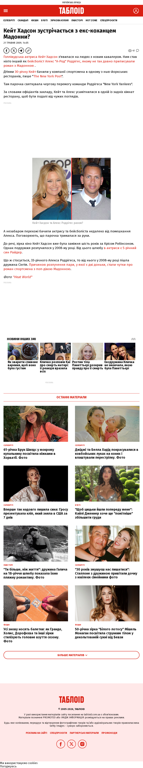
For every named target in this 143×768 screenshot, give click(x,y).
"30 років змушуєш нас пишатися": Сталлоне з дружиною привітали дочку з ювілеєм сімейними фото (106, 573)
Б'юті (44, 20)
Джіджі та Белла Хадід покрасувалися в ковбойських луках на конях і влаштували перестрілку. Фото (106, 454)
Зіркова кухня (59, 20)
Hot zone (91, 20)
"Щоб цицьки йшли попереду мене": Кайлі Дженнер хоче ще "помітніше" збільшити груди (104, 513)
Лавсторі (77, 20)
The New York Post (47, 76)
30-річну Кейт (25, 72)
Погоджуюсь (8, 766)
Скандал (23, 20)
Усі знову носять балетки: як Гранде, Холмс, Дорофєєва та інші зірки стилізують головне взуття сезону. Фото (32, 635)
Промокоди (109, 733)
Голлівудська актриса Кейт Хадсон (30, 57)
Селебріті (9, 20)
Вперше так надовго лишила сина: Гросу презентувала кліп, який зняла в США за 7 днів (35, 513)
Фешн (34, 20)
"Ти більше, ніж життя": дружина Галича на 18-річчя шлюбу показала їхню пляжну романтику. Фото (35, 573)
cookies (33, 763)
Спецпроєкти (108, 20)
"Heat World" (22, 277)
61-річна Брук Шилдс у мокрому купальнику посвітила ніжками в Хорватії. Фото (29, 454)
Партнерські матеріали (84, 733)
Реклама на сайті (36, 733)
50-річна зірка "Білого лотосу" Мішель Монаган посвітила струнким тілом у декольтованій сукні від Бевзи (105, 633)
